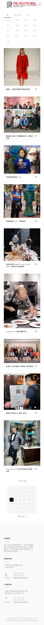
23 (28, 500)
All (7, 15)
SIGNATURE (17, 15)
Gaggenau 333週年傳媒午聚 (16, 331)
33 (20, 507)
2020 (17, 25)
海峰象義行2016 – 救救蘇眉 (15, 221)
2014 (34, 31)
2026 (28, 15)
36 (32, 507)
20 (16, 500)
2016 (17, 31)
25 (11, 503)
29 (28, 503)
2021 (8, 25)
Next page (21, 516)
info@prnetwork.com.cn (20, 602)
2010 (34, 36)
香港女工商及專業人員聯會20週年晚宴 (19, 366)
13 (11, 496)
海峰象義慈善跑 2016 (13, 177)
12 (32, 492)
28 (24, 503)
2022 (34, 20)
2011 (25, 36)
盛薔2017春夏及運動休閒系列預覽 (18, 89)
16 (24, 496)
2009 (8, 41)
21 (20, 500)
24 (32, 500)
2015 (25, 31)
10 (24, 492)
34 (24, 507)
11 (28, 492)
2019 (25, 25)
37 (22, 511)
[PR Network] (22, 4)
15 (20, 496)
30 (32, 503)
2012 (17, 36)
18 (32, 496)
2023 (25, 20)
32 (16, 507)
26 (16, 503)
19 (11, 500)
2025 (8, 20)
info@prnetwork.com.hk (20, 578)
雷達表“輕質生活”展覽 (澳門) (16, 413)
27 (20, 503)
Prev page (23, 481)
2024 (17, 20)
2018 (34, 25)
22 (24, 500)
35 (28, 507)
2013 (8, 36)
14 (16, 496)
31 (11, 507)
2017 (8, 31)
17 (28, 496)
